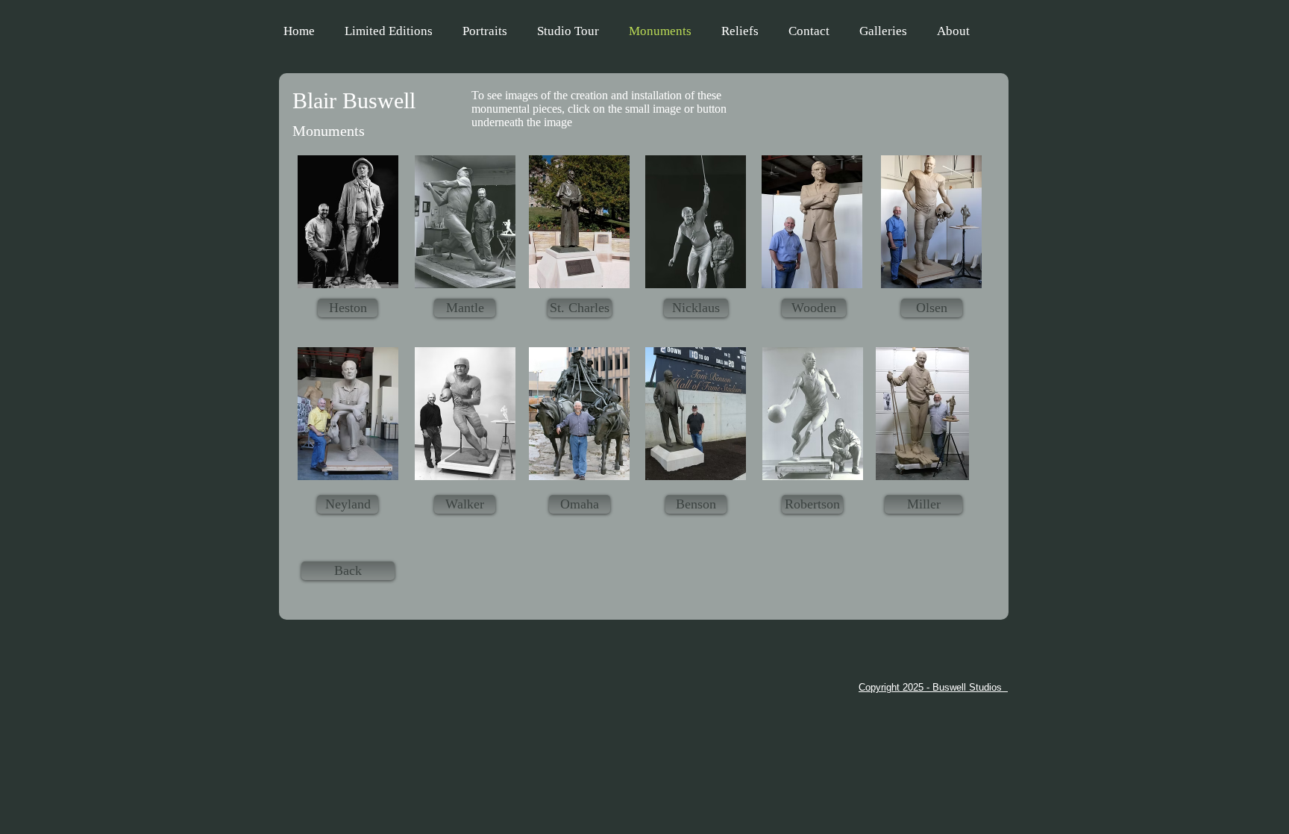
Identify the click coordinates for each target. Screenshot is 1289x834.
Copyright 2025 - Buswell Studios (933, 687)
